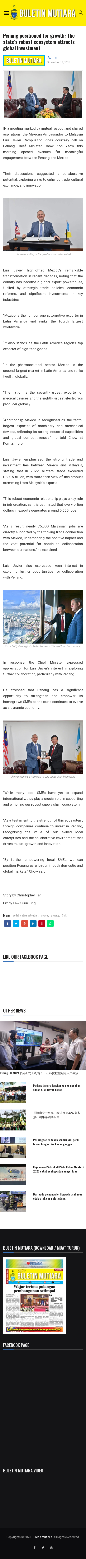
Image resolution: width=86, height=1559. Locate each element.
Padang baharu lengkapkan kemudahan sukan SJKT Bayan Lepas (56, 1087)
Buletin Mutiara (42, 1537)
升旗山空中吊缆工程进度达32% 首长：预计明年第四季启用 (58, 1114)
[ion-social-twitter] (43, 1547)
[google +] (25, 923)
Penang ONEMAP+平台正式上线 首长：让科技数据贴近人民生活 (39, 1073)
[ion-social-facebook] (35, 1547)
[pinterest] (42, 923)
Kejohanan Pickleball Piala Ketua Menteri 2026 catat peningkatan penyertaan (58, 1169)
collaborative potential (25, 915)
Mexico (44, 915)
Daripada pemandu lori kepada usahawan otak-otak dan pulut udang (57, 1196)
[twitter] (16, 923)
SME (64, 915)
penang (55, 915)
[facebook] (7, 923)
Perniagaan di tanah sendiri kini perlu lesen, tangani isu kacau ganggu (56, 1142)
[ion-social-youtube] (51, 1547)
